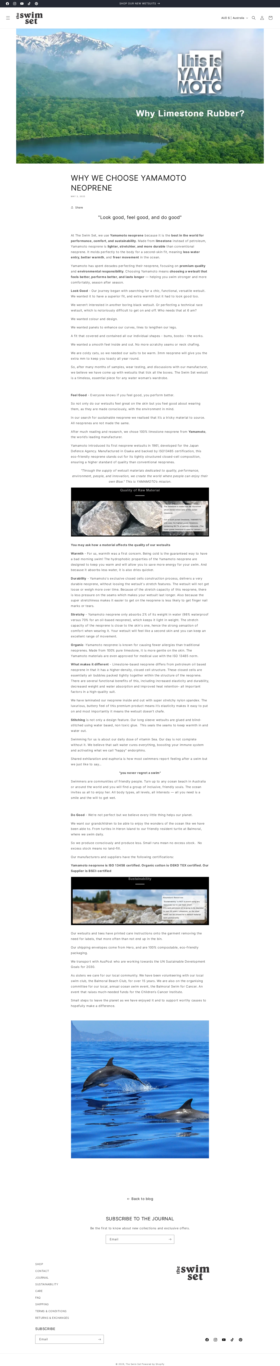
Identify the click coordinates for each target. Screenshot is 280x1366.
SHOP (39, 1264)
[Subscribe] (170, 1239)
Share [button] (79, 207)
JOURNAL (42, 1277)
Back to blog (142, 1199)
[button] (8, 18)
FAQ (38, 1297)
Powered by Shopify (153, 1364)
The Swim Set (133, 1364)
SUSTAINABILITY (46, 1284)
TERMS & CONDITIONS (51, 1311)
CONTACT (42, 1270)
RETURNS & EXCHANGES (52, 1317)
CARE (38, 1290)
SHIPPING (42, 1304)
